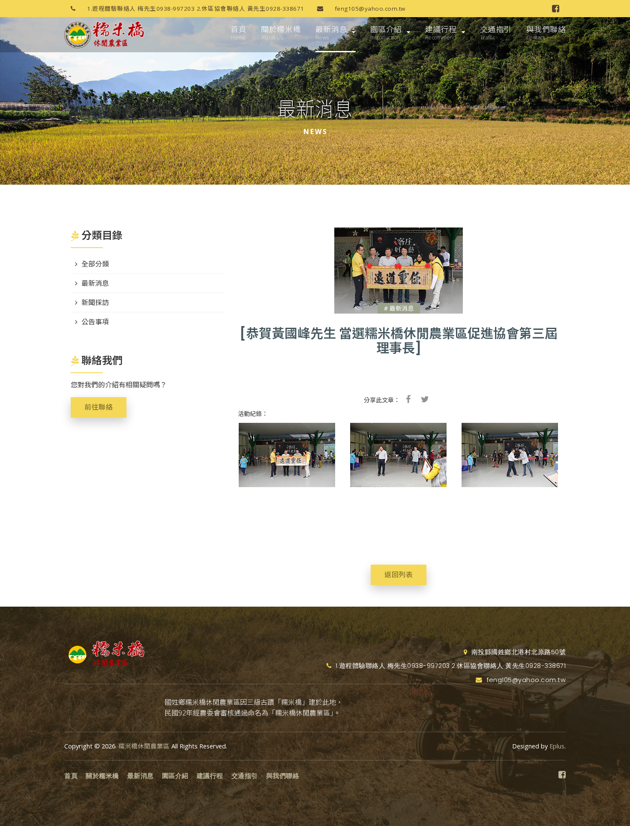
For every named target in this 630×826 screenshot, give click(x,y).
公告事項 (95, 321)
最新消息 (331, 32)
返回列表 (398, 575)
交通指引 (496, 32)
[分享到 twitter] (425, 399)
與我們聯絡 (546, 32)
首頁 (238, 32)
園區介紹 (386, 32)
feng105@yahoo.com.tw (369, 8)
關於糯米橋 (281, 32)
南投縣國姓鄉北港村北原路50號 (517, 652)
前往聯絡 (98, 407)
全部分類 (95, 264)
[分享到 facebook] (408, 399)
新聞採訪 (95, 302)
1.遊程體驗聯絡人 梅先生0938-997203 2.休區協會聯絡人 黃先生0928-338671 (194, 8)
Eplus (556, 746)
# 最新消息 (399, 308)
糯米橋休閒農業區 (144, 746)
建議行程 (441, 32)
